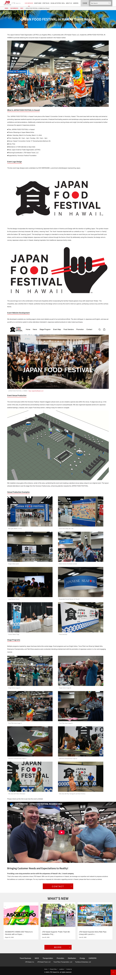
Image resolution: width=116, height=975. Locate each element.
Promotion (60, 958)
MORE (58, 947)
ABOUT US (69, 3)
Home (45, 969)
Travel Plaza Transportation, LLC (62, 962)
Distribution (72, 958)
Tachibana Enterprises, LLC (83, 962)
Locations (61, 969)
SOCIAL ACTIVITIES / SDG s (58, 3)
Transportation (48, 958)
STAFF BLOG (45, 3)
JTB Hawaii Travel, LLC (44, 962)
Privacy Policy (53, 969)
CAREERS (75, 3)
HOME (6, 8)
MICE (21, 8)
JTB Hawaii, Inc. (29, 962)
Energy (82, 958)
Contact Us (69, 969)
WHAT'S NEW (37, 3)
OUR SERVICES (29, 3)
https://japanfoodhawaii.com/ (36, 391)
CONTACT (58, 886)
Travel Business (25, 958)
